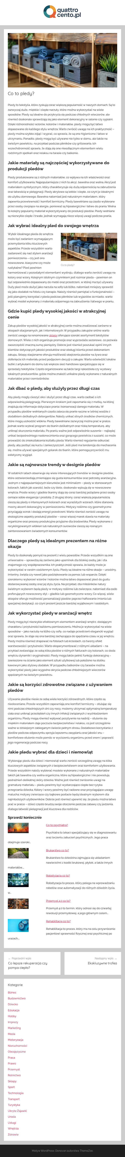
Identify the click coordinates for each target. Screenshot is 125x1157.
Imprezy (13, 1022)
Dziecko (13, 1004)
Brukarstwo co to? (57, 850)
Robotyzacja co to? (58, 875)
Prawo (12, 1063)
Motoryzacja (15, 1039)
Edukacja (13, 1010)
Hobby (12, 1016)
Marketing (14, 1028)
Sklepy (12, 1081)
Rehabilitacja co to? (58, 921)
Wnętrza (13, 1128)
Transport (14, 1099)
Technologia (15, 1093)
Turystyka (14, 1104)
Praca (11, 1057)
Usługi (12, 1122)
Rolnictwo (14, 1075)
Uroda (12, 1116)
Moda (11, 1034)
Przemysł (14, 1069)
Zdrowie (13, 1134)
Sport (11, 1087)
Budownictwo (17, 998)
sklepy (53, 335)
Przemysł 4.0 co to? (58, 900)
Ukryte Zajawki (17, 1110)
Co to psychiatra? (57, 825)
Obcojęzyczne (17, 1051)
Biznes (12, 992)
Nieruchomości (17, 1045)
